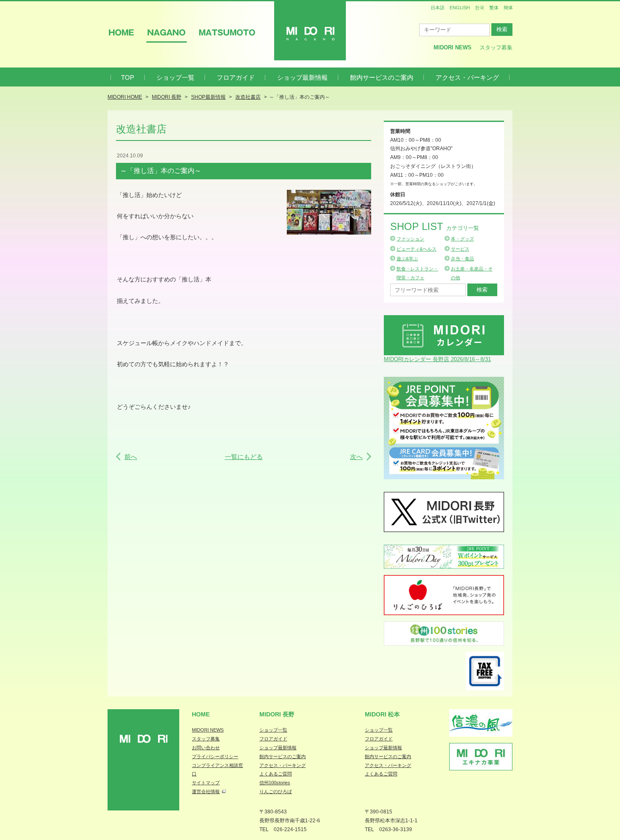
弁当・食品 (462, 258)
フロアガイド (236, 77)
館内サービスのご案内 (381, 77)
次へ (356, 456)
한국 (479, 7)
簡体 (508, 7)
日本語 (438, 7)
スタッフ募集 (496, 47)
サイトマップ (206, 782)
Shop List (434, 226)
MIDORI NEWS (208, 729)
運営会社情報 (206, 791)
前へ (130, 456)
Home (201, 714)
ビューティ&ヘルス (416, 248)
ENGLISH (460, 7)
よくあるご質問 (275, 773)
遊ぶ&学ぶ (407, 258)
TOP (127, 77)
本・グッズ (462, 238)
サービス (460, 248)
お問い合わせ (206, 747)
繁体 (494, 7)
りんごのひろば (275, 791)
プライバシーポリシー (215, 756)
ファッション (410, 238)
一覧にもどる (244, 456)
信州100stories (274, 782)
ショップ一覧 (175, 77)
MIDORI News (453, 47)
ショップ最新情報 (302, 77)
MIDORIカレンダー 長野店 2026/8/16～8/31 (437, 359)
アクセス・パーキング (467, 77)
